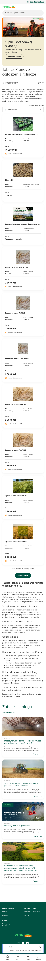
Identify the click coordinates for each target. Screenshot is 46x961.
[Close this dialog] (40, 947)
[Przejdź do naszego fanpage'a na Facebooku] (18, 943)
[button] (18, 957)
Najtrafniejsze (12, 109)
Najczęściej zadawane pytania (9, 924)
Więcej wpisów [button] (7, 713)
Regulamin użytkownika (32, 911)
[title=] (23, 737)
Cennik (26, 915)
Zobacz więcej (23, 575)
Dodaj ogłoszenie (14, 56)
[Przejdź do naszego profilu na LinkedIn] (27, 943)
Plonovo (5, 915)
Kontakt (4, 911)
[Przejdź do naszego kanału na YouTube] (23, 943)
